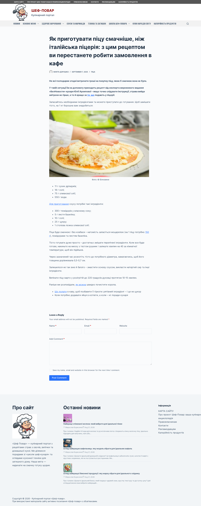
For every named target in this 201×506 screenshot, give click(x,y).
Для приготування (59, 204)
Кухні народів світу (142, 23)
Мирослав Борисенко (74, 427)
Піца (93, 72)
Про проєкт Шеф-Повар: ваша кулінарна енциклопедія (48, 2)
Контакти (95, 2)
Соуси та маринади (76, 23)
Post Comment (59, 377)
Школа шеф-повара (118, 23)
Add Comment (57, 339)
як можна (81, 284)
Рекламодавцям (108, 2)
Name (52, 325)
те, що (90, 95)
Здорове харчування (51, 23)
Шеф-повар (42, 10)
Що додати (61, 291)
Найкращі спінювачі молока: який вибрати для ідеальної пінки (92, 424)
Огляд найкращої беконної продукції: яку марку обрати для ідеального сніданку (101, 473)
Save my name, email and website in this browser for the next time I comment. (86, 370)
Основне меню (29, 23)
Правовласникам (81, 2)
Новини (16, 23)
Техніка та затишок (97, 23)
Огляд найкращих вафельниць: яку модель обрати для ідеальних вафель (97, 448)
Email (87, 325)
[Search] (188, 24)
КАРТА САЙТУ (19, 2)
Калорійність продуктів (128, 2)
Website (123, 325)
